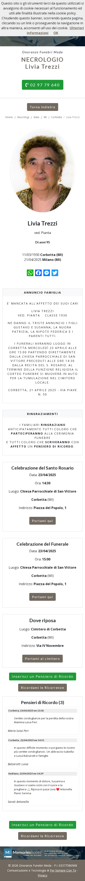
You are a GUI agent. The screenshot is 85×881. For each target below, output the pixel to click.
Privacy (42, 875)
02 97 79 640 (44, 84)
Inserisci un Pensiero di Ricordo (42, 676)
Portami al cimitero (42, 658)
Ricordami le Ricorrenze (42, 687)
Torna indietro (42, 107)
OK (55, 33)
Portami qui (42, 521)
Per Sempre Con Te (63, 870)
